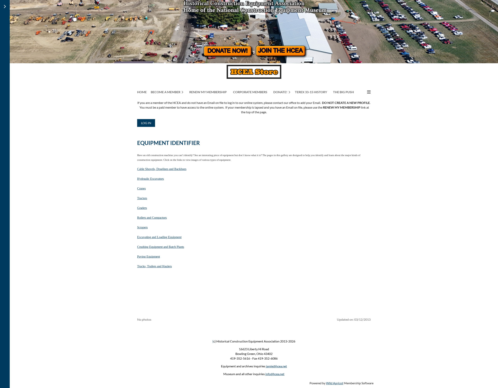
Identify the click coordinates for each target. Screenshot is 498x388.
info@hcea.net (274, 374)
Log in (146, 123)
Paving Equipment (148, 256)
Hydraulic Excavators (150, 178)
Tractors (142, 198)
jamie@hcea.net (276, 366)
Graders (142, 208)
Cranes (141, 188)
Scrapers (142, 227)
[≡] (365, 92)
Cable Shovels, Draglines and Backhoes (161, 169)
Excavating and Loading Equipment (159, 237)
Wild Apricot (334, 383)
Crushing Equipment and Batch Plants (160, 246)
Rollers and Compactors (152, 217)
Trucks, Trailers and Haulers (154, 266)
